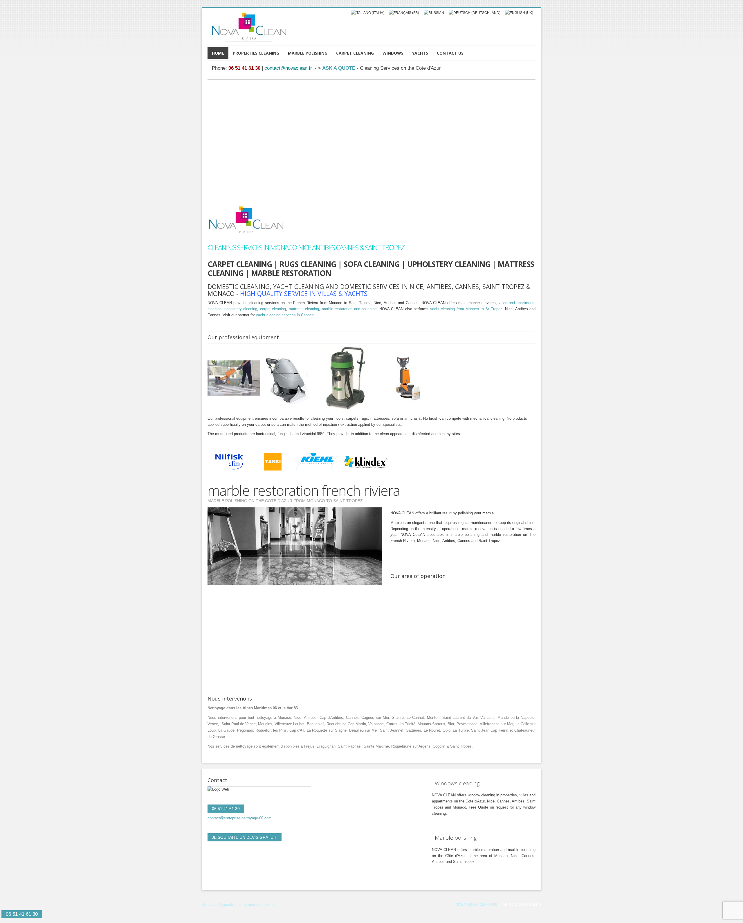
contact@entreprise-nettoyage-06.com (240, 818)
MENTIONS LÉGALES (522, 904)
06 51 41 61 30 (244, 68)
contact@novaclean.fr (288, 68)
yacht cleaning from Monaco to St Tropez (466, 309)
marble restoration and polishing (349, 309)
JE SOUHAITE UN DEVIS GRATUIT (244, 837)
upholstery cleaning (240, 309)
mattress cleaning (304, 309)
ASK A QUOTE (338, 68)
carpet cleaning (273, 309)
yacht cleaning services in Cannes (285, 315)
